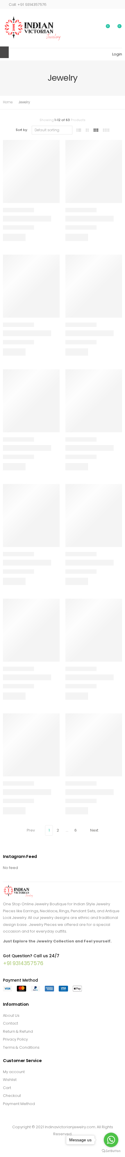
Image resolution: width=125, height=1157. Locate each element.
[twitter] (54, 1143)
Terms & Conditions (21, 1047)
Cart (7, 1087)
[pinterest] (62, 1143)
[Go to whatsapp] (111, 1140)
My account (14, 1071)
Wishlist (10, 1079)
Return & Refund (18, 1031)
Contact (10, 1023)
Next (94, 830)
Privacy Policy (15, 1039)
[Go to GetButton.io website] (111, 1151)
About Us (11, 1015)
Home (7, 102)
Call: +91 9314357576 (28, 4)
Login (117, 54)
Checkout (12, 1095)
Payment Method (19, 1103)
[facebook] (47, 1143)
